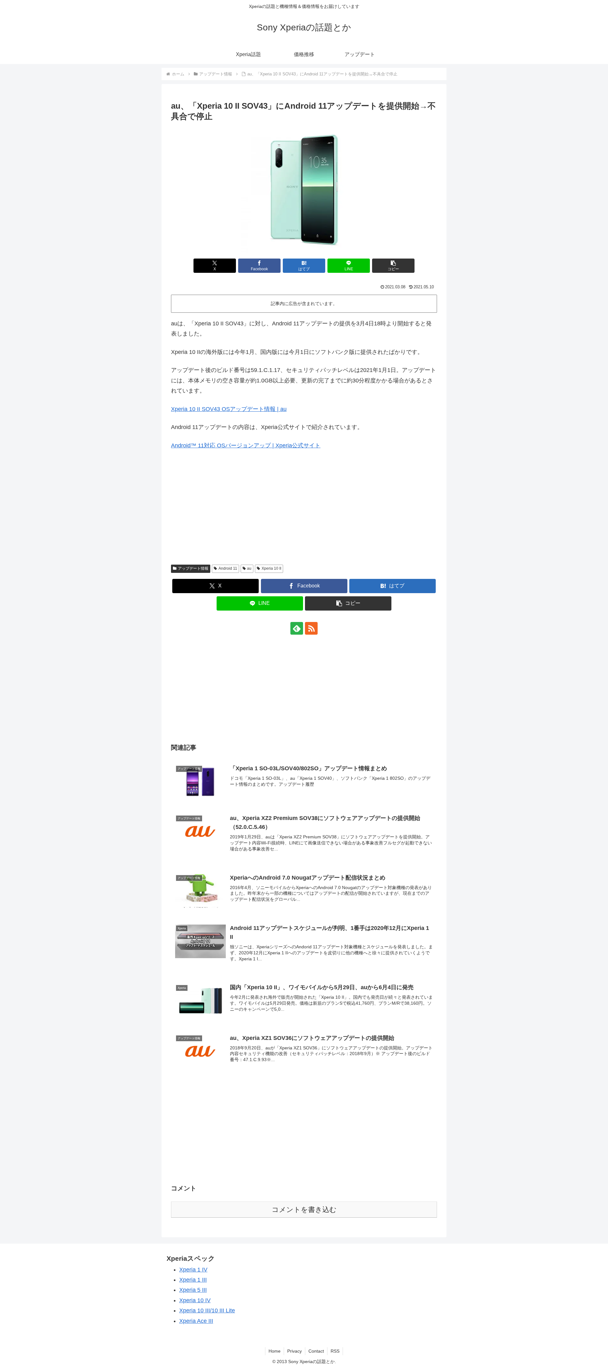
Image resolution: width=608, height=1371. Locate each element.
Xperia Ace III (196, 1321)
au (249, 568)
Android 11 (227, 568)
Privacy (294, 1351)
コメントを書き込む (304, 1210)
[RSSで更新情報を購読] (311, 628)
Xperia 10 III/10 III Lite (207, 1310)
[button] (393, 266)
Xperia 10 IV (195, 1300)
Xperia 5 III (193, 1290)
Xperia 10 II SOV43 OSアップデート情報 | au (229, 409)
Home (275, 1351)
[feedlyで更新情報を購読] (296, 628)
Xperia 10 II (271, 568)
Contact (316, 1351)
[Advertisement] (304, 512)
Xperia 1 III (193, 1280)
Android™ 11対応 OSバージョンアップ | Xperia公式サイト (245, 445)
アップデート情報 (193, 568)
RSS (335, 1351)
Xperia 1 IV (193, 1269)
